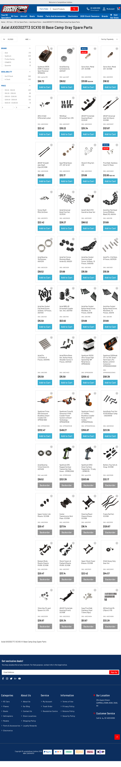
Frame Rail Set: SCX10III (108, 515)
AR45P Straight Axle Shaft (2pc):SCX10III (43, 165)
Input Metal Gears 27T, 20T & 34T (66, 164)
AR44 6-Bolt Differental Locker (44, 117)
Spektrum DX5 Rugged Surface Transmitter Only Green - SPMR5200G (67, 468)
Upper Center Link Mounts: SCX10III (44, 515)
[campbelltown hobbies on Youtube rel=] (19, 678)
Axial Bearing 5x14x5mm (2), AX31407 (65, 68)
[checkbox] (16, 52)
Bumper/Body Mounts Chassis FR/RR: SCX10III (43, 563)
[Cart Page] (118, 9)
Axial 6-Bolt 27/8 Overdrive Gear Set (88, 211)
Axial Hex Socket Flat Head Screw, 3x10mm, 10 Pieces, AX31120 (45, 309)
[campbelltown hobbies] (15, 9)
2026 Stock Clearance (89, 16)
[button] (109, 8)
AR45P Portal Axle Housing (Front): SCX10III (66, 610)
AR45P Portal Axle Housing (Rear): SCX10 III (87, 118)
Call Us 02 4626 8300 (105, 718)
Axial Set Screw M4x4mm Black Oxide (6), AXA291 (66, 259)
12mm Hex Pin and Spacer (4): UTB (44, 609)
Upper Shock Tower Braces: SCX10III (88, 562)
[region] (16, 335)
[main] (77, 340)
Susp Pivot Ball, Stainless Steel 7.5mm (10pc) (87, 610)
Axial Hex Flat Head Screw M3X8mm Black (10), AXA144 (110, 212)
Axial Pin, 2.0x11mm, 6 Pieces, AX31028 (110, 258)
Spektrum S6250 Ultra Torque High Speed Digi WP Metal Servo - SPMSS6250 (87, 359)
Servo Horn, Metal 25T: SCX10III (109, 67)
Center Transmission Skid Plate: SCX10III (66, 516)
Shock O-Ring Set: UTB (87, 164)
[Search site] (74, 9)
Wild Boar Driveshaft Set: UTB (66, 117)
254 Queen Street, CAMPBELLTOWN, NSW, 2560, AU (107, 703)
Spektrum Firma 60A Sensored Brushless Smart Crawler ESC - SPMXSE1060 (43, 415)
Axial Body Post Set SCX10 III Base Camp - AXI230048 (110, 413)
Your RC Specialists (6, 16)
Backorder (45, 485)
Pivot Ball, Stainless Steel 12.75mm (110, 164)
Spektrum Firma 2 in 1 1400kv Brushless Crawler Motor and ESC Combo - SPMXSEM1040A (87, 416)
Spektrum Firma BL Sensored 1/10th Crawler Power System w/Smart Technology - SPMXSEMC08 (66, 416)
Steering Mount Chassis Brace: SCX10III (86, 516)
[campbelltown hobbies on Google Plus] (15, 678)
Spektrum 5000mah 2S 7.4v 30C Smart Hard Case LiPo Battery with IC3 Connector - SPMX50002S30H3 (110, 360)
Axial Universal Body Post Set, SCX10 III (65, 212)
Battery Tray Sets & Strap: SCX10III (110, 466)
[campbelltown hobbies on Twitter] (11, 678)
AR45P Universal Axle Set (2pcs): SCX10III (109, 118)
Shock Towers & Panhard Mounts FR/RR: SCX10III (65, 563)
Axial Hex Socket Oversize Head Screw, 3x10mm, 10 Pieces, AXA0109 (88, 260)
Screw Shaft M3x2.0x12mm (43, 211)
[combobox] (65, 8)
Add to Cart (44, 87)
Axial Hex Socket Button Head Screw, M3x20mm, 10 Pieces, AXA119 (110, 309)
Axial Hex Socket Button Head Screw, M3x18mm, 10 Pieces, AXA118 (88, 309)
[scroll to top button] (117, 737)
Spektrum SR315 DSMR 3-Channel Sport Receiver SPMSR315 (43, 69)
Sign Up (114, 672)
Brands (105, 16)
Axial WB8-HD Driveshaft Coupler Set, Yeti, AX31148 (66, 308)
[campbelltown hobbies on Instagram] (7, 678)
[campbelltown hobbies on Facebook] (3, 678)
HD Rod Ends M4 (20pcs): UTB (109, 609)
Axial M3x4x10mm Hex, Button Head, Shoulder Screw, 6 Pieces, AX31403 (66, 358)
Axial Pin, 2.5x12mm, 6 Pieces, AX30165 (44, 357)
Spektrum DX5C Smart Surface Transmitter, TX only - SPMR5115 (88, 468)
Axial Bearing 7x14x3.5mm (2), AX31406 (43, 467)
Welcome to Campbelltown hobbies (60, 2)
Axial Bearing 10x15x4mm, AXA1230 (42, 259)
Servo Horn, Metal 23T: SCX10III (87, 67)
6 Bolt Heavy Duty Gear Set (109, 562)
